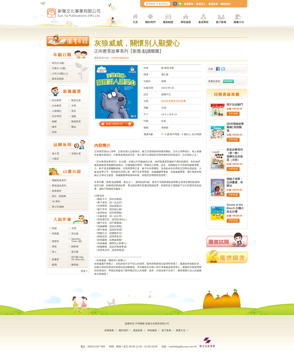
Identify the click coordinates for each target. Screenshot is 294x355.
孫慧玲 (55, 241)
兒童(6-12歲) (59, 68)
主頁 (135, 22)
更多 (83, 271)
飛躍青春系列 (59, 180)
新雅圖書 (109, 330)
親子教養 (166, 330)
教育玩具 (76, 100)
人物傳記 (56, 111)
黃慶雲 (55, 259)
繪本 (54, 126)
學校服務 (186, 22)
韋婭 (54, 246)
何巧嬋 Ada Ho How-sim (77, 258)
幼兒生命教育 (168, 101)
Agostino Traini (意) (76, 240)
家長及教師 (58, 78)
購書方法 (180, 330)
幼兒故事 (181, 101)
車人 (54, 251)
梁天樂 (74, 251)
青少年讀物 (58, 206)
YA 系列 (56, 201)
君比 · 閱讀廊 (59, 196)
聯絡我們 (225, 4)
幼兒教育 (56, 100)
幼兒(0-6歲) (58, 63)
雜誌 (73, 126)
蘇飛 (54, 264)
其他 (54, 132)
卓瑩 (73, 228)
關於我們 (123, 330)
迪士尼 (55, 153)
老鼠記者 (76, 153)
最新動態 (138, 330)
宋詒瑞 (74, 233)
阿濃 (54, 228)
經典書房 (56, 190)
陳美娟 (74, 264)
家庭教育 (76, 121)
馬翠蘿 (55, 233)
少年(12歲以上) (60, 73)
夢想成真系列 (59, 185)
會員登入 (201, 4)
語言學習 (56, 116)
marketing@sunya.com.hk (183, 346)
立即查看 (233, 113)
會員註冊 (213, 4)
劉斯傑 (74, 246)
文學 (73, 105)
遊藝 (73, 116)
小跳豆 (55, 158)
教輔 (54, 121)
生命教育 (56, 105)
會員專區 (188, 4)
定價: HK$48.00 (114, 123)
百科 (73, 111)
